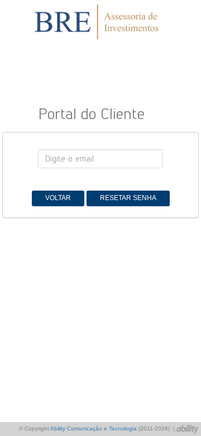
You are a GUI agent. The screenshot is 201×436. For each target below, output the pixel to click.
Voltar (58, 198)
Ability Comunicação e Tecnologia (93, 428)
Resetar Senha (128, 198)
